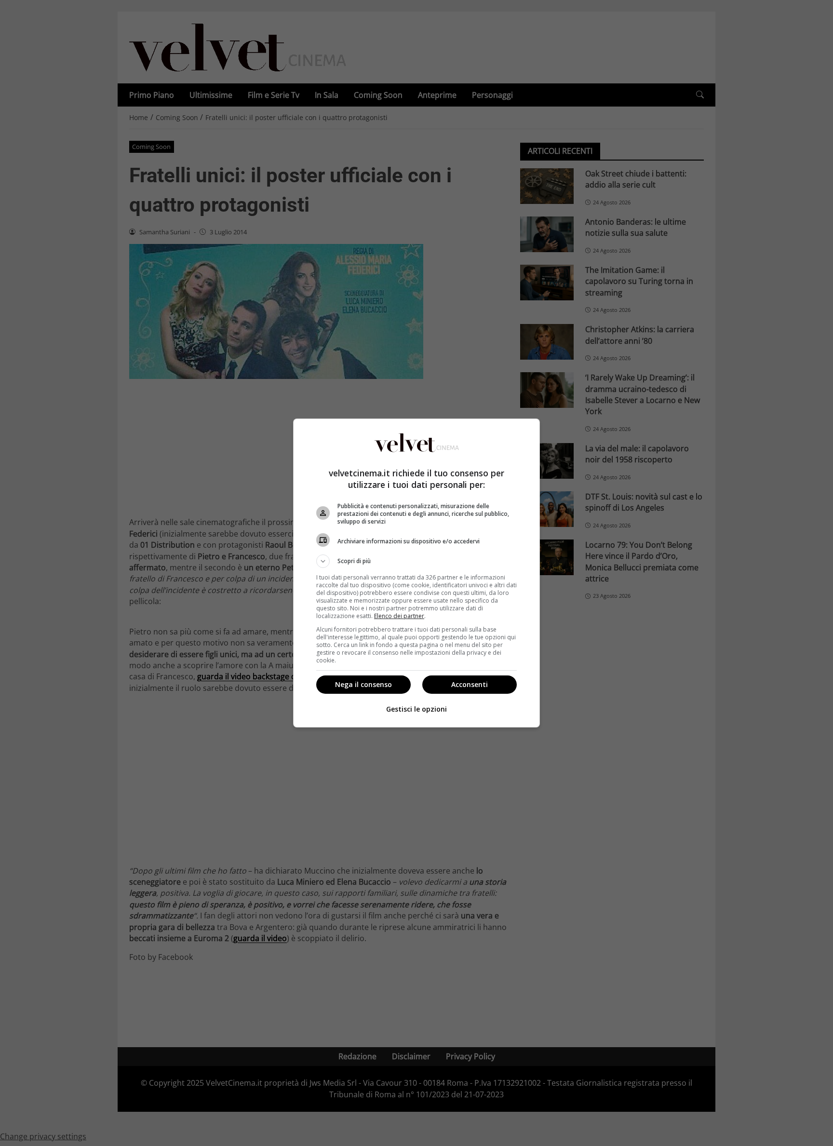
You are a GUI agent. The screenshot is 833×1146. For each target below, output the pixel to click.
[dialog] (416, 573)
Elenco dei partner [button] (399, 616)
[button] (416, 561)
